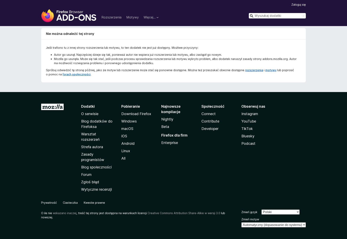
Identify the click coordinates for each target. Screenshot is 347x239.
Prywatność (49, 202)
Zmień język (249, 212)
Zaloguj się (298, 4)
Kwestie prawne (94, 202)
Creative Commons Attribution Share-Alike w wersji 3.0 (184, 213)
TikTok (247, 129)
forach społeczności (77, 74)
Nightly (167, 119)
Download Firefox (136, 114)
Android (128, 143)
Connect (208, 114)
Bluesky (247, 136)
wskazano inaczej (65, 213)
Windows (129, 121)
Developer (209, 129)
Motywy (132, 17)
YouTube (248, 121)
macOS (127, 129)
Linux (125, 151)
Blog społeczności (96, 167)
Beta (165, 127)
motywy (271, 70)
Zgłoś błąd (90, 182)
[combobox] (277, 15)
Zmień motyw (250, 219)
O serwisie (89, 114)
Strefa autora (92, 147)
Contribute (210, 121)
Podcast (248, 143)
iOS (124, 136)
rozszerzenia (254, 70)
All (123, 158)
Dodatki (88, 106)
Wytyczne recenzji (96, 189)
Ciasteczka (70, 202)
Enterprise (169, 143)
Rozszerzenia (111, 17)
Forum (86, 174)
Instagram (249, 114)
